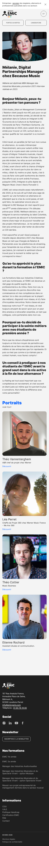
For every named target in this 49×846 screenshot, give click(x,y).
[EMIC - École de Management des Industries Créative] (9, 14)
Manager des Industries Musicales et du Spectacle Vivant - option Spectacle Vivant (21, 779)
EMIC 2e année (9, 761)
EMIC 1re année (9, 756)
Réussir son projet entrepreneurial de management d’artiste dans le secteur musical (23, 786)
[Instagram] (4, 723)
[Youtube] (16, 723)
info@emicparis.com (11, 705)
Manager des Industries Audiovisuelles (19, 766)
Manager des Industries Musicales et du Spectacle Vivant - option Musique (20, 772)
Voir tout (6, 407)
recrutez (15, 3)
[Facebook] (22, 723)
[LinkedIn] (10, 723)
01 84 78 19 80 (20, 708)
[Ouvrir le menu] (44, 14)
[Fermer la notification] (45, 4)
